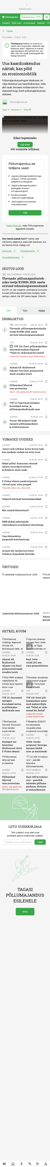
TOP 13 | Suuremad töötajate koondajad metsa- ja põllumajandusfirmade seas (25, 406)
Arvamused (29, 23)
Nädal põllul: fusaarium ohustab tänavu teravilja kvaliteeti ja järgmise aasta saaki (19, 466)
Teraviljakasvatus (10, 257)
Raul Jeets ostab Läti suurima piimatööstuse (37, 662)
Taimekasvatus (27, 251)
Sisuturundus (14, 274)
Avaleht (6, 23)
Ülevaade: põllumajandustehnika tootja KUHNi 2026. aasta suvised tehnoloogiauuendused (24, 282)
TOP (12, 342)
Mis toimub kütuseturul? (15, 510)
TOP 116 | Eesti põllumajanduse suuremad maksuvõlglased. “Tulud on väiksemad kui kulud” (28, 349)
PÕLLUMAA (7, 37)
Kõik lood (16, 23)
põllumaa (6, 251)
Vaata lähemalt (13, 225)
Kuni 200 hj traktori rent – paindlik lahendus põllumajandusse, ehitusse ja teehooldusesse (37, 783)
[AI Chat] (37, 1164)
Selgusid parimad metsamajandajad (21, 499)
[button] (18, 842)
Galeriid (41, 23)
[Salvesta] (46, 324)
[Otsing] (30, 1164)
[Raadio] (21, 1164)
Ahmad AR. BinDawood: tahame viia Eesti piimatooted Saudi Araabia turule (26, 370)
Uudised (14, 364)
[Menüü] (4, 1164)
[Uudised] (13, 1164)
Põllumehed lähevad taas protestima (11, 780)
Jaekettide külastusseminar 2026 (20, 613)
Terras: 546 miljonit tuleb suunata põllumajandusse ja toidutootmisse (24, 423)
